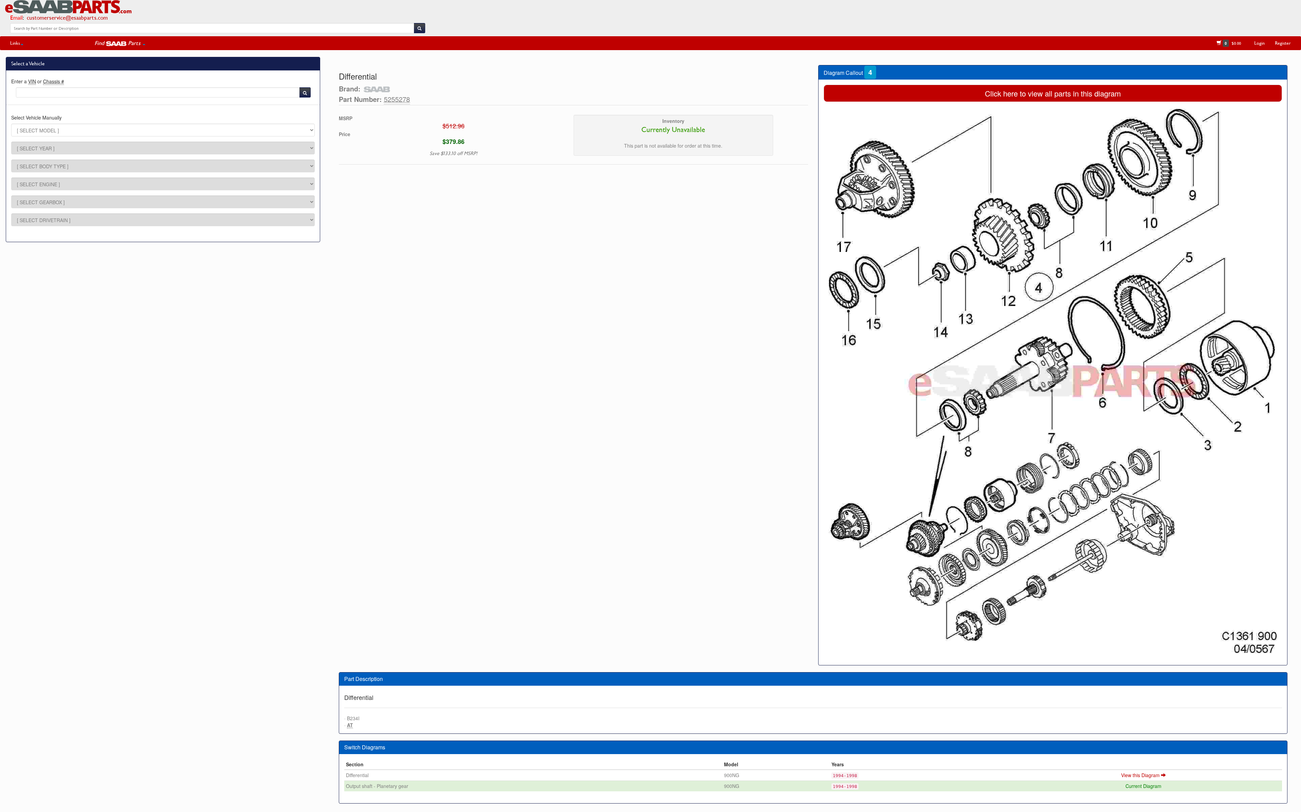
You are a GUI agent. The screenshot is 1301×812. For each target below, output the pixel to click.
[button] (119, 43)
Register (1283, 42)
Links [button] (15, 42)
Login (1259, 42)
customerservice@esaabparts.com (67, 17)
